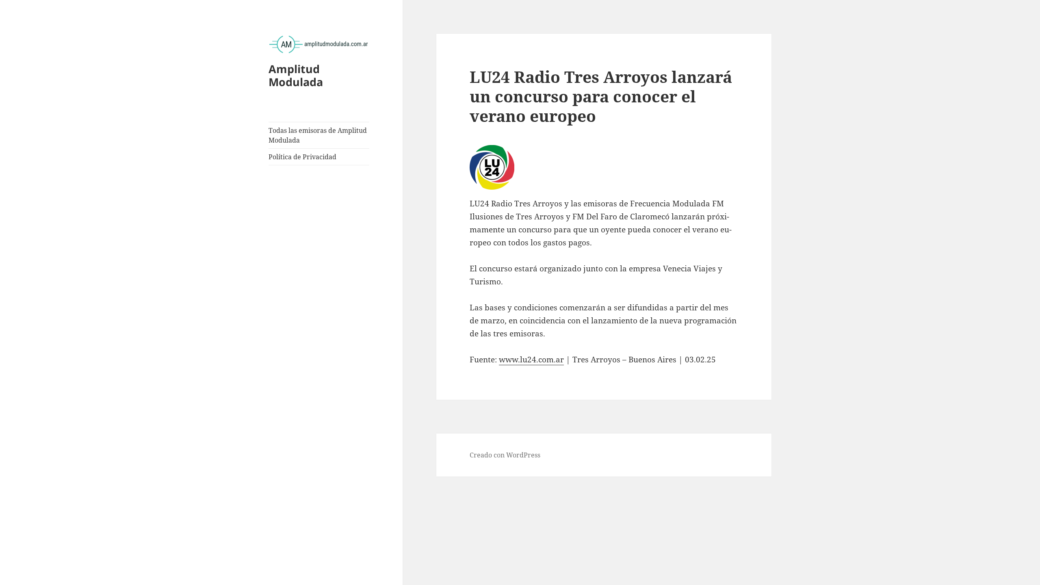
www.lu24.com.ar (531, 359)
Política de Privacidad (302, 156)
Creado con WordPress (505, 455)
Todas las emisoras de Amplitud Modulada (318, 135)
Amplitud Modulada (296, 75)
